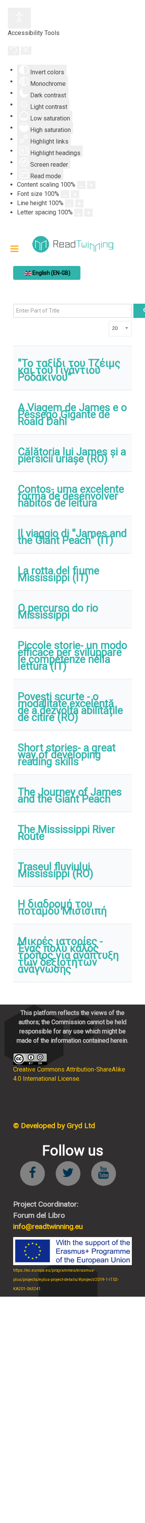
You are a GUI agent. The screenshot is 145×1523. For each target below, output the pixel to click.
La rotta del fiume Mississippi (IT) (58, 574)
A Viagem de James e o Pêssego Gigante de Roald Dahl (72, 414)
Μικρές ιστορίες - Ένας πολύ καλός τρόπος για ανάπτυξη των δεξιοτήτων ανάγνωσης (68, 955)
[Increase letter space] (88, 213)
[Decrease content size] (81, 185)
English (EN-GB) (50, 273)
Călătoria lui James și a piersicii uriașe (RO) (72, 455)
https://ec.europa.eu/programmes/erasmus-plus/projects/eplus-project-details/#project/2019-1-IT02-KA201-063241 (66, 1279)
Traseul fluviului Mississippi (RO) (55, 870)
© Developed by (54, 1125)
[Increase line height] (79, 203)
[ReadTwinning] (72, 244)
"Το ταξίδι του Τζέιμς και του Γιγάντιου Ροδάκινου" (69, 370)
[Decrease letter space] (78, 213)
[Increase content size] (91, 185)
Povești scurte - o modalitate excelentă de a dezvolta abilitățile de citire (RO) (70, 707)
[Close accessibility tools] (26, 51)
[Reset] (13, 50)
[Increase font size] (75, 194)
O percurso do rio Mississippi (58, 611)
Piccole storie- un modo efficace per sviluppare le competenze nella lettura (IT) (72, 655)
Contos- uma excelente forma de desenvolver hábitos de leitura (71, 496)
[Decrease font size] (65, 194)
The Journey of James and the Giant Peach (70, 795)
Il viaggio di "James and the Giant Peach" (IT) (72, 537)
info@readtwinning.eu (48, 1226)
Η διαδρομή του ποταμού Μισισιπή (62, 907)
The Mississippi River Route (66, 833)
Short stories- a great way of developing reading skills (67, 755)
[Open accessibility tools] (19, 18)
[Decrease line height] (69, 203)
